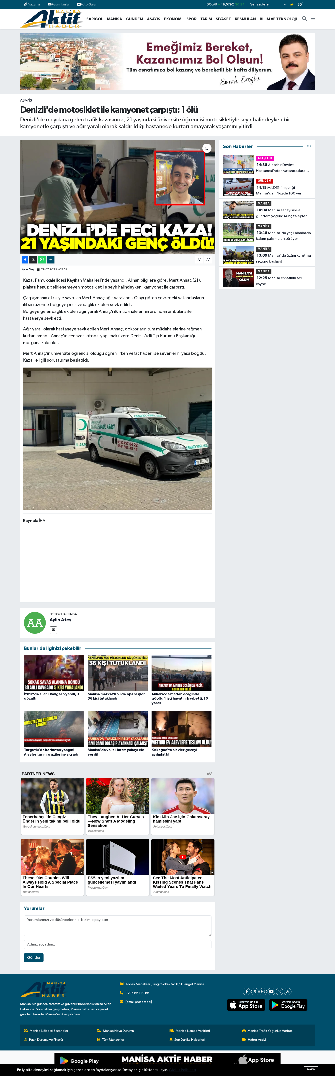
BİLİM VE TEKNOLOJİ (278, 19)
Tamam (311, 1069)
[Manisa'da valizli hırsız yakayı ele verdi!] (118, 729)
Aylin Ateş (28, 269)
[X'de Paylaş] (33, 260)
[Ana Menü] (313, 19)
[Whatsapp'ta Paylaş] (42, 260)
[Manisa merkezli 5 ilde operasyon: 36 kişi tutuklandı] (118, 673)
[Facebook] (246, 991)
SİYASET (223, 19)
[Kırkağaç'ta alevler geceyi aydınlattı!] (181, 729)
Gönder (34, 958)
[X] (255, 991)
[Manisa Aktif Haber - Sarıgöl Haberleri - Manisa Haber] (51, 19)
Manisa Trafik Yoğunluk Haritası (270, 1031)
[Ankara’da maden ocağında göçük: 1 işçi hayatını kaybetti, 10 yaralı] (181, 673)
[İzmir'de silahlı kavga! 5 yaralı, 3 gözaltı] (54, 673)
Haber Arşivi (257, 1039)
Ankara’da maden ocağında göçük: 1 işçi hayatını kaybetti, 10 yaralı (180, 698)
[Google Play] (111, 1063)
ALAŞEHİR (265, 158)
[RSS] (287, 991)
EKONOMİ (173, 19)
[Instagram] (263, 991)
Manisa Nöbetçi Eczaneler (49, 1031)
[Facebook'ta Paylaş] (25, 260)
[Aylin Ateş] (35, 623)
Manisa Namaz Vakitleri (193, 1031)
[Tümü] (309, 146)
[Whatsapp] (279, 991)
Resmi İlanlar (61, 4)
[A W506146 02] (118, 438)
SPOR (191, 19)
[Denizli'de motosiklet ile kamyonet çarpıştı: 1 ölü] (117, 197)
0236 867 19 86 (137, 993)
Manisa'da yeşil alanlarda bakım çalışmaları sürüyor (283, 236)
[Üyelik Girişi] (313, 4)
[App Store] (224, 1063)
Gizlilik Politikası (182, 1070)
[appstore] (246, 1005)
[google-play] (288, 1005)
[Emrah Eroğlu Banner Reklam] (167, 61)
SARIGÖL (94, 19)
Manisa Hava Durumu (118, 1031)
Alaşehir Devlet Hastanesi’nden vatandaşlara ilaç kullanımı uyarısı (280, 168)
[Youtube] (271, 991)
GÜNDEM (134, 19)
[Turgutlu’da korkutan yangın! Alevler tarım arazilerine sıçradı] (54, 729)
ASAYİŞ (153, 19)
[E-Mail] (53, 630)
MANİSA (114, 19)
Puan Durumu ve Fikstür (46, 1039)
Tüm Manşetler (113, 1039)
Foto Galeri (89, 4)
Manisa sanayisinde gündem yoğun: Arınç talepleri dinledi (282, 213)
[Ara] (304, 19)
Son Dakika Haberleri (189, 1039)
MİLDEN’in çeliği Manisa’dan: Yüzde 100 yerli (279, 191)
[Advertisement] (118, 564)
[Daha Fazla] (50, 260)
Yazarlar (34, 4)
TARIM (206, 19)
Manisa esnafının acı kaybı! (279, 281)
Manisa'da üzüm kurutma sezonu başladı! (283, 258)
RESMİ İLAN (245, 19)
